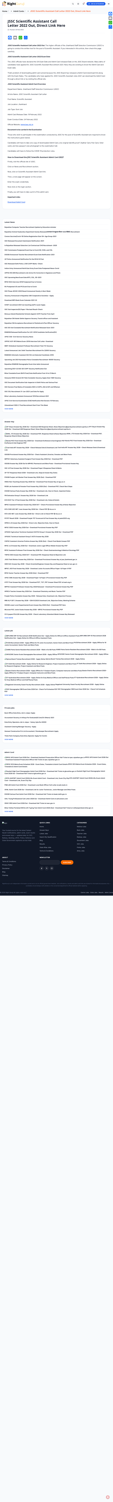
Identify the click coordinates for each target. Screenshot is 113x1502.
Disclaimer (6, 868)
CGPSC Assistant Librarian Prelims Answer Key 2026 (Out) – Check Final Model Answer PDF (37, 541)
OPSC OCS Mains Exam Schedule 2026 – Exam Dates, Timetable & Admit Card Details (55, 765)
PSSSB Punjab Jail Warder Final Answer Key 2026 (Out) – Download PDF (30, 477)
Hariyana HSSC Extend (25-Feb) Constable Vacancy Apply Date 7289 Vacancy (33, 378)
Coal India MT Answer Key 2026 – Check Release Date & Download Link (55, 449)
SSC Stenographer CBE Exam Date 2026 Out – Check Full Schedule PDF (55, 690)
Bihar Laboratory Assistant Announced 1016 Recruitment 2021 (27, 396)
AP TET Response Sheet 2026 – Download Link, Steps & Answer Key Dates (31, 473)
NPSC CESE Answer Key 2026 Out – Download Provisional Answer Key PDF (31, 527)
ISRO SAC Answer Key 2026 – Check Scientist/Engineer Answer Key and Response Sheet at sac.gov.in (41, 564)
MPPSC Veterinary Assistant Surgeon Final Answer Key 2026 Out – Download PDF (34, 459)
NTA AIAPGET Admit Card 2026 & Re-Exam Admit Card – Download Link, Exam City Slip (55, 779)
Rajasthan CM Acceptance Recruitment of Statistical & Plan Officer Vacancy (32, 323)
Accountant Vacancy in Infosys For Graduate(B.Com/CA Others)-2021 (29, 717)
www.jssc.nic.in (27, 124)
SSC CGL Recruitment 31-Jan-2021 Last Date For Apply (24, 391)
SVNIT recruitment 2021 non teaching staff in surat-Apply (25, 305)
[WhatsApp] (110, 22)
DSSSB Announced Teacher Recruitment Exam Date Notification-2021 (30, 254)
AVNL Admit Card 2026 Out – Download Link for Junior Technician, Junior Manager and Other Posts (40, 790)
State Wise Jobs (45, 847)
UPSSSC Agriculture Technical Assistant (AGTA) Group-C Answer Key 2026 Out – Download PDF (39, 532)
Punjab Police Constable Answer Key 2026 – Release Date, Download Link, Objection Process (38, 596)
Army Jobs (80, 851)
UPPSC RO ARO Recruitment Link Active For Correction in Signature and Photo (32, 273)
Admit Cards (18, 11)
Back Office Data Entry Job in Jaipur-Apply (20, 713)
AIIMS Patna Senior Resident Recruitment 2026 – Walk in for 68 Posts (80, 649)
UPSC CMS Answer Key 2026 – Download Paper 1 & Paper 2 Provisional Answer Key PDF (36, 578)
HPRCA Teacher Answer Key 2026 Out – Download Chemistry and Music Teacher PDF (35, 591)
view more (9, 409)
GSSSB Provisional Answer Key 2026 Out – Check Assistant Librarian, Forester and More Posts (38, 454)
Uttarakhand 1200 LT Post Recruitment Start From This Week (26, 405)
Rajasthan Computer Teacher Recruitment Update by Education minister (30, 227)
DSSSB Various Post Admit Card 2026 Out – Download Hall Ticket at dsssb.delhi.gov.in (36, 794)
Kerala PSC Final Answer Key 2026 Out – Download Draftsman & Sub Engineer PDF (53, 442)
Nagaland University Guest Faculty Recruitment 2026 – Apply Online (79, 684)
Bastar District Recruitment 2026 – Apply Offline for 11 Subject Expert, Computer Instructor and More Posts (56, 672)
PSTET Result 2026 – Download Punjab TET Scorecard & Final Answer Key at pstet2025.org (37, 518)
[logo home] (13, 4)
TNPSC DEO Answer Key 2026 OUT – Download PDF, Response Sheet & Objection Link (35, 555)
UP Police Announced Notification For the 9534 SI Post (24, 259)
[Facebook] (42, 868)
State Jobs (93, 892)
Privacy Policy (7, 865)
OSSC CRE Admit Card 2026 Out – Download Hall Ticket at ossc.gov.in (30, 803)
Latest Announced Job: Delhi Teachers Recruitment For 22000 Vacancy (30, 350)
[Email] (110, 18)
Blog (41, 840)
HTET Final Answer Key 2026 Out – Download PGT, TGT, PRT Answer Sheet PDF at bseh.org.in (38, 582)
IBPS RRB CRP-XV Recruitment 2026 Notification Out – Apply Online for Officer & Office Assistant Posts (55, 637)
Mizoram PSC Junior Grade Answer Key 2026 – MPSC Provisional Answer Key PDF (34, 609)
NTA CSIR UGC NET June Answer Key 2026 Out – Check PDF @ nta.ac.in (30, 509)
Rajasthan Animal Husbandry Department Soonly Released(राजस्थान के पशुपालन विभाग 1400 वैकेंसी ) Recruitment (42, 232)
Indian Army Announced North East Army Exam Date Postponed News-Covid (32, 268)
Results (42, 844)
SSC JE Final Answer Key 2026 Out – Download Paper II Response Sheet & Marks (33, 468)
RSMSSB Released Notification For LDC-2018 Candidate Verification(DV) (31, 332)
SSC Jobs (80, 844)
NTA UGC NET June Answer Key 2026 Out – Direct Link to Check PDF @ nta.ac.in (33, 514)
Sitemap (5, 875)
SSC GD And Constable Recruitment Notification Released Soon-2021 (29, 328)
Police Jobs (81, 847)
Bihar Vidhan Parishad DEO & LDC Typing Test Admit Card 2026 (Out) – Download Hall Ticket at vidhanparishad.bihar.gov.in (49, 808)
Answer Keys (44, 830)
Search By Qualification (48, 837)
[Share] (110, 27)
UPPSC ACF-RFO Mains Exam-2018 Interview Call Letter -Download (29, 341)
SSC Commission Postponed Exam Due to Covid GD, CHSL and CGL (29, 250)
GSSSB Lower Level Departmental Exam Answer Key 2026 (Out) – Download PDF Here (35, 605)
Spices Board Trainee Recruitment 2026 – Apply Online (65, 659)
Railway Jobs (81, 837)
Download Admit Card (16, 202)
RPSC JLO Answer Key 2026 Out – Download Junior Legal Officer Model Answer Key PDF (36, 546)
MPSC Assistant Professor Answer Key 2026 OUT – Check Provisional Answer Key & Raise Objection (40, 505)
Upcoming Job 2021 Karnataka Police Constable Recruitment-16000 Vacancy (32, 360)
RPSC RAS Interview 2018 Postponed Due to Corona (23, 282)
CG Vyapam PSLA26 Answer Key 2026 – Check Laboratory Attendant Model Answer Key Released (40, 614)
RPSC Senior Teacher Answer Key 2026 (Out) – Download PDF (27, 573)
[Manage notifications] (108, 1497)
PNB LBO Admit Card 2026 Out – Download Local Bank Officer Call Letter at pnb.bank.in (36, 785)
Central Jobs (85, 892)
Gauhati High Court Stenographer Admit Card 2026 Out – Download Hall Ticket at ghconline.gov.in (55, 772)
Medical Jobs (81, 826)
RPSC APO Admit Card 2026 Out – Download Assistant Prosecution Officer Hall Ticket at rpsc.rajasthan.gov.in (56, 758)
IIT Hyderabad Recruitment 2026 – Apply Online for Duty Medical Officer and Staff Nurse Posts (56, 679)
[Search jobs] (73, 4)
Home (4, 11)
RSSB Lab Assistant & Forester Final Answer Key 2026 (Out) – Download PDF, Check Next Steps (38, 486)
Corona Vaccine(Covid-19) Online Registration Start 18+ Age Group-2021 (30, 236)
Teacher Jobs (82, 833)
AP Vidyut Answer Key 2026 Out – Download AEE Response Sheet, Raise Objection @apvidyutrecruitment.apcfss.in (55, 428)
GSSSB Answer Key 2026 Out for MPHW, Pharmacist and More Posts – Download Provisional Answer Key (42, 463)
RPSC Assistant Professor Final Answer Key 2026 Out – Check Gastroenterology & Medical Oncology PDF (42, 550)
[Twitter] (47, 868)
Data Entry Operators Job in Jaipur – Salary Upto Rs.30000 (25, 722)
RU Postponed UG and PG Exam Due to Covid (21, 286)
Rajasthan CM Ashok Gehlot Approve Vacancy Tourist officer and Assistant (31, 318)
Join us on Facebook (97, 4)
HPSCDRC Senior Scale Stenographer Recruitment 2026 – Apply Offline (82, 654)
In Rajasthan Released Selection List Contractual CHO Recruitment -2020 (31, 245)
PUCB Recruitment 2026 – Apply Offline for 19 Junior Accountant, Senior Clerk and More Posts (55, 644)
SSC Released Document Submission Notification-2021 (24, 241)
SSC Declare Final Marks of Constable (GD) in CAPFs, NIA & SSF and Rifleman (32, 387)
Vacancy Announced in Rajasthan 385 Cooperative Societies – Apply (29, 296)
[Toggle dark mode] (78, 4)
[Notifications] (83, 4)
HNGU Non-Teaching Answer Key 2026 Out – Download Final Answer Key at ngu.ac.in (35, 482)
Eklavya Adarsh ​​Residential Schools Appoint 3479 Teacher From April (29, 314)
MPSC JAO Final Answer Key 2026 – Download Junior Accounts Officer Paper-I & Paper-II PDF (38, 568)
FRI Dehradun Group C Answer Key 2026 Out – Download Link (26, 495)
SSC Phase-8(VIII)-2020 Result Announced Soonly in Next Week (28, 291)
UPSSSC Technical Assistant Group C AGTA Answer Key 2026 (27, 536)
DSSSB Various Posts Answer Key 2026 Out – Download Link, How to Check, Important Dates (37, 491)
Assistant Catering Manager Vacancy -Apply (20, 727)
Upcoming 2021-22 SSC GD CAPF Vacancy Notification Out (26, 369)
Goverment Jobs (83, 840)
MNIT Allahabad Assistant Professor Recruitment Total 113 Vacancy (29, 346)
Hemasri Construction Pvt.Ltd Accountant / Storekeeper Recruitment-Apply (31, 731)
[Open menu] (108, 4)
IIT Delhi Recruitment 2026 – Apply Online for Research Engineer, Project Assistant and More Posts (55, 665)
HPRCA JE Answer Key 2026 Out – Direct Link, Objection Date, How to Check (32, 523)
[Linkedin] (52, 868)
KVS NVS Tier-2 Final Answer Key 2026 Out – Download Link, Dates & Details (32, 500)
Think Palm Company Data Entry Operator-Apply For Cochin (26, 736)
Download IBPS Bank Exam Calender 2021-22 (21, 300)
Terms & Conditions (46, 851)
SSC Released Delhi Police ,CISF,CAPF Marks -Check (24, 264)
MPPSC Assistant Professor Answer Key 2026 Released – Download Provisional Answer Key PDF (39, 587)
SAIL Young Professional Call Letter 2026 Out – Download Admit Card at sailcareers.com (36, 799)
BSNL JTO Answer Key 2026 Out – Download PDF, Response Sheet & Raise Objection (53, 435)
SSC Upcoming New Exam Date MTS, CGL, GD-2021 (23, 277)
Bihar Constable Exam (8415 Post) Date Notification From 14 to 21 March (30, 373)
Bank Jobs (80, 830)
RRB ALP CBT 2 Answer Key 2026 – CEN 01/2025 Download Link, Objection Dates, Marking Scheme (40, 600)
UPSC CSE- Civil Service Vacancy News (19, 337)
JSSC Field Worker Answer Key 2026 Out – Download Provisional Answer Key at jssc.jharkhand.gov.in (41, 559)
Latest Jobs (44, 833)
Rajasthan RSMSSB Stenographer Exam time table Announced (27, 364)
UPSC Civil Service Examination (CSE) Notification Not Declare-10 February (32, 401)
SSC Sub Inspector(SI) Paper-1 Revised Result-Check (24, 309)
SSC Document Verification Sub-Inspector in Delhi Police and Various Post (31, 382)
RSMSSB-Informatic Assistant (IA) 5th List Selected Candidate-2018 (29, 355)
